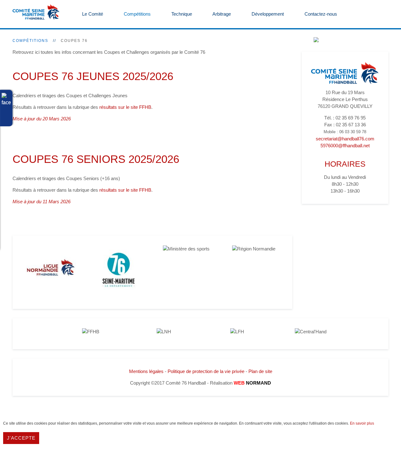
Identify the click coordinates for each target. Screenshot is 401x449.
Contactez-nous (320, 14)
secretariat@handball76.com (345, 138)
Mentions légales (146, 371)
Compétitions (136, 14)
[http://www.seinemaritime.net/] (118, 270)
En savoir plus (362, 423)
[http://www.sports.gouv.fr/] (186, 248)
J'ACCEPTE (21, 438)
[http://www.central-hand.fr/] (310, 331)
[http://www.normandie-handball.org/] (51, 270)
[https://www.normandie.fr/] (253, 248)
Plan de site (260, 371)
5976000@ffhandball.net (345, 145)
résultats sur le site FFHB (125, 107)
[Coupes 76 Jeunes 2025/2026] (14, 135)
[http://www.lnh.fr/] (164, 331)
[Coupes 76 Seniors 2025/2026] (14, 217)
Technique (181, 14)
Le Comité (92, 14)
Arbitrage (221, 14)
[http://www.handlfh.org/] (237, 331)
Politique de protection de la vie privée (206, 371)
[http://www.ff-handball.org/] (90, 331)
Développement (267, 14)
